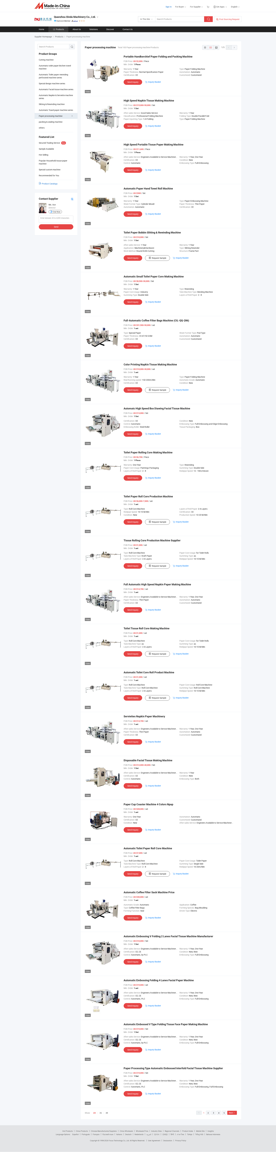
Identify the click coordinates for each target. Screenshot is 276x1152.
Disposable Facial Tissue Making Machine (148, 760)
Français (96, 1134)
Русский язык (107, 1134)
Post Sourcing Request (229, 19)
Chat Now (56, 212)
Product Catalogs (49, 183)
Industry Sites (156, 1131)
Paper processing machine (50, 116)
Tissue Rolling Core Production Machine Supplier (152, 540)
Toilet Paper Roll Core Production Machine (148, 496)
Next (231, 1112)
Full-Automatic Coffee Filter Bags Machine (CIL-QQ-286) (156, 320)
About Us (77, 29)
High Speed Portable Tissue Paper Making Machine (153, 144)
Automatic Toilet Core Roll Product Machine (149, 672)
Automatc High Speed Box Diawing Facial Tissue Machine (157, 408)
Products (60, 29)
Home (41, 29)
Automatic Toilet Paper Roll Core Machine (148, 848)
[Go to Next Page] (234, 47)
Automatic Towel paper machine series (56, 110)
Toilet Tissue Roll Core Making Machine (146, 628)
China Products (82, 1131)
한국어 (156, 1134)
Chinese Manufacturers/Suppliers (104, 1131)
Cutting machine (46, 59)
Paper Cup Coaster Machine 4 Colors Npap (148, 804)
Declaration (167, 1140)
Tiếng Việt (199, 1134)
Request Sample (159, 258)
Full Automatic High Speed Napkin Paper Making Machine (157, 584)
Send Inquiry (132, 82)
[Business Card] (72, 199)
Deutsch (128, 1134)
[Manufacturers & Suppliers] (52, 5)
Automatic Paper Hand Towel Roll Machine (148, 188)
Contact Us (128, 29)
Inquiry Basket (154, 81)
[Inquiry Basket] (208, 6)
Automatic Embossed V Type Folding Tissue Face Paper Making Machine (166, 1024)
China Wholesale (126, 1131)
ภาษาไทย (180, 1134)
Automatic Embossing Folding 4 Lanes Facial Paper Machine (159, 980)
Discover (110, 29)
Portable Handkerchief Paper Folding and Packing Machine (158, 56)
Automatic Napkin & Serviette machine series (56, 97)
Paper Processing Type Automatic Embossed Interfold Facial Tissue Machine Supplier (173, 1068)
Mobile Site (200, 1131)
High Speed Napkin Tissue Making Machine (149, 100)
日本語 (165, 1134)
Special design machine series (52, 83)
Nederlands (139, 1134)
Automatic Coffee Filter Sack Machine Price (149, 892)
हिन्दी (172, 1134)
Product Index (187, 1131)
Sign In (169, 6)
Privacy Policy (180, 1140)
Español (75, 1134)
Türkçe (189, 1134)
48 (107, 1112)
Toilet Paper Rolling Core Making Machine (148, 452)
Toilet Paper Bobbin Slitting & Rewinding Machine (152, 232)
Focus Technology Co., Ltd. (119, 1140)
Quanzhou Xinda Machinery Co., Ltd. (75, 16)
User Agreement (154, 1140)
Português (86, 1134)
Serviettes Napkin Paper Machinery (144, 716)
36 (100, 1112)
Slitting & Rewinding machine (52, 104)
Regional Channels (172, 1131)
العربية (148, 1134)
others (42, 127)
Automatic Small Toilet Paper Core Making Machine (154, 276)
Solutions (93, 29)
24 (94, 1113)
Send (56, 226)
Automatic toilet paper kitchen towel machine (55, 67)
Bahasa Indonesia (213, 1134)
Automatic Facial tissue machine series (56, 89)
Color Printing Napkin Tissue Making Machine (150, 364)
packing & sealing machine (50, 121)
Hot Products (67, 1131)
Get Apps (220, 6)
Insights (211, 1131)
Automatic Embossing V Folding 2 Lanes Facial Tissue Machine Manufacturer (168, 936)
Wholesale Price (142, 1131)
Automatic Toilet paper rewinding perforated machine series (53, 76)
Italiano (119, 1134)
